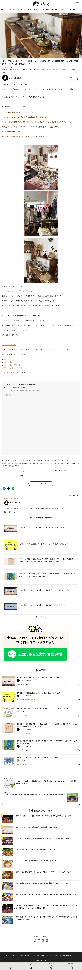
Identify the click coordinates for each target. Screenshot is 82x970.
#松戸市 (4, 69)
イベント (16, 9)
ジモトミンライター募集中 (13, 368)
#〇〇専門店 (56, 69)
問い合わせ (11, 956)
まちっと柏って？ (10, 362)
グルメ (9, 9)
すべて (3, 9)
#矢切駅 (15, 69)
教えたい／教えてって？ (12, 359)
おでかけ (63, 9)
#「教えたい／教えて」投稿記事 (29, 69)
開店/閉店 (55, 9)
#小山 (10, 69)
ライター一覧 (73, 495)
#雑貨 (74, 69)
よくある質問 (39, 956)
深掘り (75, 9)
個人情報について (65, 956)
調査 (69, 9)
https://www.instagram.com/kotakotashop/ (24, 390)
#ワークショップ (46, 69)
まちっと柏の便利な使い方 (13, 365)
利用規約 (20, 956)
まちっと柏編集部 (15, 78)
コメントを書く (42, 483)
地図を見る (8, 395)
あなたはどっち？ (27, 9)
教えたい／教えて (36, 89)
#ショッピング (66, 69)
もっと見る (40, 617)
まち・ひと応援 (39, 9)
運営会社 (29, 956)
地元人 (48, 9)
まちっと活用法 (52, 956)
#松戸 (4, 72)
